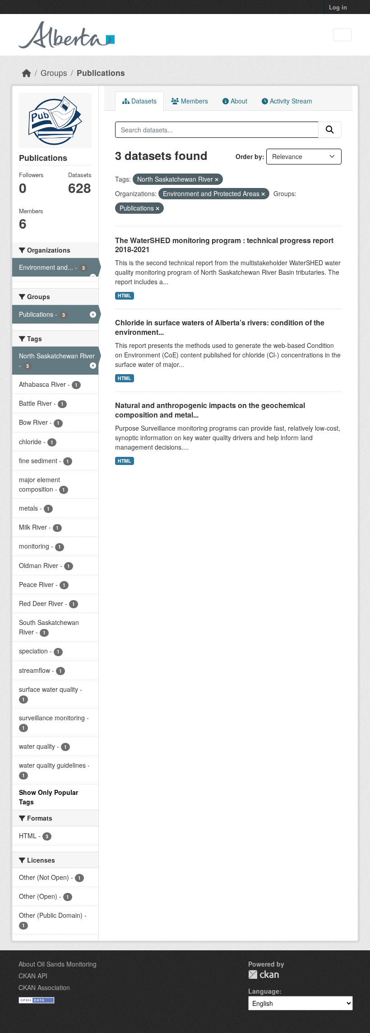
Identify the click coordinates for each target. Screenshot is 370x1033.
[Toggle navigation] (342, 35)
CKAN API (32, 975)
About (238, 100)
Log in (338, 7)
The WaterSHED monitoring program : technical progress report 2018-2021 (224, 245)
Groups (54, 72)
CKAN (263, 974)
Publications (101, 72)
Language (263, 990)
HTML (124, 295)
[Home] (26, 72)
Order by (249, 156)
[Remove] (216, 179)
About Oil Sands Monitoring (57, 963)
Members (193, 100)
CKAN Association (44, 987)
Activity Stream (290, 100)
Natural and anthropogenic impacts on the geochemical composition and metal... (210, 410)
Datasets (143, 100)
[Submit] (330, 130)
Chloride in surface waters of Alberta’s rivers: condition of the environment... (219, 327)
